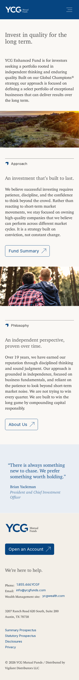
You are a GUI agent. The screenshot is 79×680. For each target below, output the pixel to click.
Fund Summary (24, 250)
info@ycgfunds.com (31, 590)
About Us (18, 424)
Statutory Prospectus (20, 636)
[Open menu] (69, 9)
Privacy (10, 647)
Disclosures (13, 641)
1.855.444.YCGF (28, 584)
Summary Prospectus (20, 630)
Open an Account (26, 549)
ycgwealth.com (53, 596)
